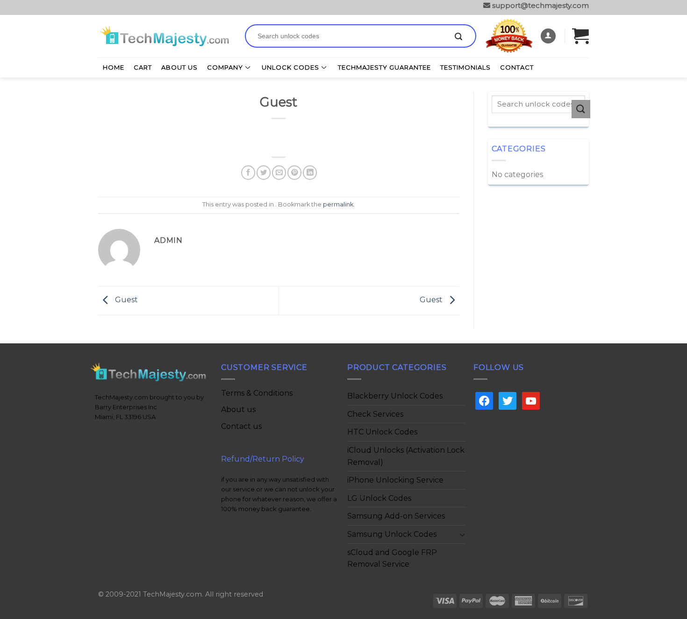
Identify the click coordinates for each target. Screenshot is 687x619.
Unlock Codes (290, 67)
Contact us (241, 426)
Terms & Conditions (257, 393)
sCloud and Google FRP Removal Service (392, 558)
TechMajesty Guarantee (384, 67)
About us (238, 409)
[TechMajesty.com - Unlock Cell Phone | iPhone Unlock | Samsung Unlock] (164, 36)
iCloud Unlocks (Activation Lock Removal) (406, 456)
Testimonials (465, 67)
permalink (338, 204)
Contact (517, 67)
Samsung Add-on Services (396, 516)
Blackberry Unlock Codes (395, 395)
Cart (143, 67)
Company (225, 67)
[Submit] (458, 37)
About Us (179, 67)
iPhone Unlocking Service (395, 480)
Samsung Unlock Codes (392, 534)
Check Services (375, 414)
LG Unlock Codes (379, 498)
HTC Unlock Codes (382, 431)
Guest (125, 300)
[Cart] (580, 35)
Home (113, 67)
